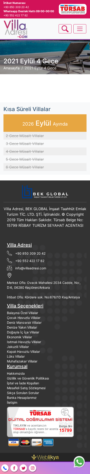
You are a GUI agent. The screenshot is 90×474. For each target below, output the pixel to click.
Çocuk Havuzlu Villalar (23, 318)
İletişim (12, 402)
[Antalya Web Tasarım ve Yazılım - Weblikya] (45, 457)
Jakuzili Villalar (18, 347)
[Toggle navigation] (65, 28)
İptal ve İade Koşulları (23, 383)
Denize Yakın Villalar (22, 327)
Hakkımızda (16, 373)
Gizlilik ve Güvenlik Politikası (28, 378)
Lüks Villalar (16, 356)
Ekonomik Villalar (19, 337)
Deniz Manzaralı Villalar (24, 322)
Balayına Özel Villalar (22, 313)
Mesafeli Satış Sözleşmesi (26, 388)
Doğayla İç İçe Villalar (23, 332)
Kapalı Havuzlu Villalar (23, 351)
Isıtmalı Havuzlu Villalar (24, 342)
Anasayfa (11, 68)
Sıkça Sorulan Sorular (23, 393)
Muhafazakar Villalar (22, 361)
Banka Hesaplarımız (22, 398)
